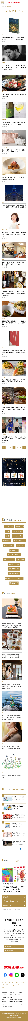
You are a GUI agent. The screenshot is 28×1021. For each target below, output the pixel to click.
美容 (22, 982)
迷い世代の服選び (14, 569)
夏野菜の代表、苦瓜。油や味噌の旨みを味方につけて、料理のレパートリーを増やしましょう (14, 323)
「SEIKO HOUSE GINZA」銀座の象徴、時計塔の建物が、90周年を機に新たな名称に (14, 206)
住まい (3, 259)
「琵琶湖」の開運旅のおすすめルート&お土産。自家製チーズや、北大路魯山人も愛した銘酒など (13, 293)
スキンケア (4, 229)
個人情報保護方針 (18, 1001)
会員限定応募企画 (14, 573)
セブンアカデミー (19, 992)
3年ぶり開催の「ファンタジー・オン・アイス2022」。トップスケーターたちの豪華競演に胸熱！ (14, 438)
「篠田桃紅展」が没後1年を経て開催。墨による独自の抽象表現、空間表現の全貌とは (14, 352)
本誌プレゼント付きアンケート (14, 578)
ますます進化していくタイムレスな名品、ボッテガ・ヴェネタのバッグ (14, 151)
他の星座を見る (14, 483)
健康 (3, 985)
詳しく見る (6, 897)
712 (10, 447)
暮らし (17, 982)
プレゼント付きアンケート (10, 901)
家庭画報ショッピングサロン (8, 992)
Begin (12, 997)
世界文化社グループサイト (7, 999)
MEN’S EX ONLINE (6, 997)
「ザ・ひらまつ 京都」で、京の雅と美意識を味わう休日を (14, 95)
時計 (3, 202)
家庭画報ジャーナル (14, 564)
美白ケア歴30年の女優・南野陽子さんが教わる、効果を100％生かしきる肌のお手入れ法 (14, 234)
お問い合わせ (21, 1004)
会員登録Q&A (9, 950)
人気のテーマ (14, 550)
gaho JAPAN (4, 994)
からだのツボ (20, 545)
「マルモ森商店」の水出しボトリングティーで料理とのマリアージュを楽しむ (13, 123)
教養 (7, 985)
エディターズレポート (14, 554)
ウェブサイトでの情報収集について (9, 1004)
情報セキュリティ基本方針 (7, 1001)
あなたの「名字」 (9, 559)
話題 (22, 985)
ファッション (5, 147)
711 (7, 447)
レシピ (3, 318)
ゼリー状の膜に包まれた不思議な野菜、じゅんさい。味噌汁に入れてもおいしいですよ (14, 409)
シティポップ (7, 540)
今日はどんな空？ (9, 545)
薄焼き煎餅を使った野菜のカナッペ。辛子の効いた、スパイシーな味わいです (14, 381)
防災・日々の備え (18, 531)
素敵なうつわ (20, 526)
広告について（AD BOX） (7, 1006)
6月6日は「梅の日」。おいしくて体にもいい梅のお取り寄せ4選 (13, 178)
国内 (3, 91)
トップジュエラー (17, 536)
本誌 (3, 987)
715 (21, 447)
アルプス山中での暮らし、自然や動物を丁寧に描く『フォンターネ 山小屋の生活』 (14, 38)
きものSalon (20, 559)
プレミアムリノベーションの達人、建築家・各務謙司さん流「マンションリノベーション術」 (14, 264)
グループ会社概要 (18, 999)
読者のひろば (14, 583)
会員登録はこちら (10, 946)
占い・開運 (16, 985)
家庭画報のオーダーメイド (14, 994)
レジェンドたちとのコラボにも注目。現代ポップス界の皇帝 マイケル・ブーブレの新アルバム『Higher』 (14, 67)
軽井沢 (7, 536)
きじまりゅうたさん (19, 540)
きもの (11, 985)
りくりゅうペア (8, 526)
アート (3, 34)
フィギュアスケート (6, 434)
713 (14, 447)
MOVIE (7, 531)
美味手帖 (4, 119)
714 (17, 447)
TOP (3, 6)
